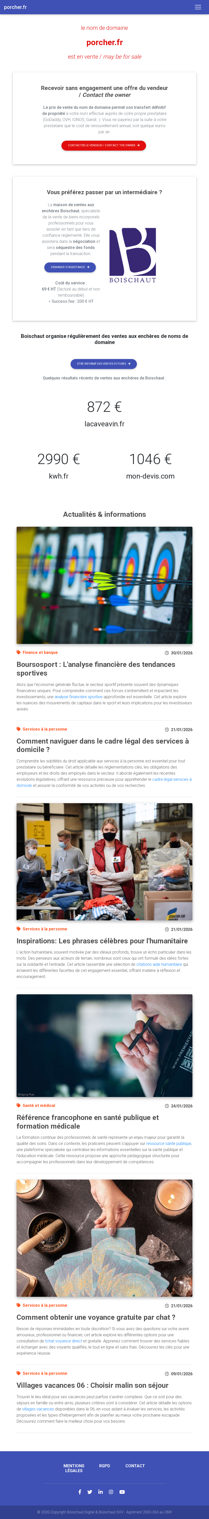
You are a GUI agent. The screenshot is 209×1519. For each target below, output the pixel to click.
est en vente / (104, 56)
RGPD (104, 1465)
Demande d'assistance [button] (68, 267)
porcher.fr (104, 42)
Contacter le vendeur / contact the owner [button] (101, 145)
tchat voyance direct (63, 1341)
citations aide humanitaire (159, 964)
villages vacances (38, 1409)
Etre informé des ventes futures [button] (101, 363)
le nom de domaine (104, 27)
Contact (135, 1465)
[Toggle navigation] (198, 7)
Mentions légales (73, 1468)
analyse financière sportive (78, 696)
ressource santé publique (168, 1143)
